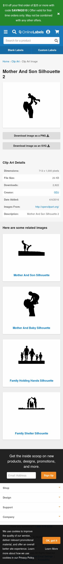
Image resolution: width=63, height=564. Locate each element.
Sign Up (49, 475)
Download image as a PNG (30, 135)
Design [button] (7, 497)
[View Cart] (57, 31)
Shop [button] (6, 488)
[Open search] (56, 40)
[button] (5, 31)
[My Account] (48, 31)
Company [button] (8, 517)
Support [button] (8, 507)
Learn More (51, 548)
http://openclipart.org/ (47, 206)
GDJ (56, 192)
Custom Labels (47, 50)
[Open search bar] (14, 31)
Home (6, 61)
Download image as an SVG (30, 145)
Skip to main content (12, 17)
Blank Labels (15, 50)
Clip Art (16, 61)
